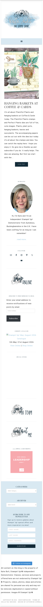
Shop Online (27, 346)
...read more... (21, 239)
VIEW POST (21, 164)
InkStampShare (21, 19)
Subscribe (13, 318)
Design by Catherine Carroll (30, 602)
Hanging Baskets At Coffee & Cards (21, 105)
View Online (15, 346)
